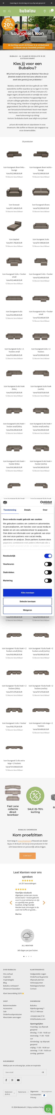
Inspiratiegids (8, 980)
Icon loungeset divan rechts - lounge (41, 168)
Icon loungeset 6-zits (14, 311)
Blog (5, 982)
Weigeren (27, 610)
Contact (33, 988)
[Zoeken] (9, 11)
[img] (27, 880)
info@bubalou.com (37, 1019)
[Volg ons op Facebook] (6, 1080)
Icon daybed (14, 239)
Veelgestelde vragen (38, 974)
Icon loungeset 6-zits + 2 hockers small (14, 350)
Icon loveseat (14, 205)
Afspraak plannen (37, 980)
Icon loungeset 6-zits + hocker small (41, 312)
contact (27, 856)
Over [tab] (45, 510)
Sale (4, 1011)
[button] (11, 903)
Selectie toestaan (28, 601)
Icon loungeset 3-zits (41, 239)
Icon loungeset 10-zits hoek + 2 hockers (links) (14, 687)
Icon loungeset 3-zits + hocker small (14, 275)
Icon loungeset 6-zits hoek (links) (14, 387)
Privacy (33, 1097)
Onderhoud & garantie (39, 977)
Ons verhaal (8, 974)
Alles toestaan (27, 593)
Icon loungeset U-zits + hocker (14, 723)
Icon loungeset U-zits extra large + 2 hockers (14, 762)
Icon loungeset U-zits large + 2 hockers (41, 724)
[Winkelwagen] (50, 11)
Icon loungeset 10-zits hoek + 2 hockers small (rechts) (41, 649)
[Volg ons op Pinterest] (12, 1080)
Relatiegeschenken (37, 986)
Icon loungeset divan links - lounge (14, 168)
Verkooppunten (36, 982)
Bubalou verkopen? (11, 986)
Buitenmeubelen (9, 1005)
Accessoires (7, 1008)
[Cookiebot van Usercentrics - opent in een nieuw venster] (40, 502)
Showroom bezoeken (11, 988)
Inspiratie (7, 977)
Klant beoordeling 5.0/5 (12, 993)
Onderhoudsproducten (12, 1014)
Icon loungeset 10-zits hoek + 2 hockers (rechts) (41, 687)
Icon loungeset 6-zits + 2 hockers (40, 350)
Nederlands (22, 1092)
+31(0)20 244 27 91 (37, 1016)
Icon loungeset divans (41, 205)
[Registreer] (43, 1072)
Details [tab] (27, 510)
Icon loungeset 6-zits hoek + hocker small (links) (14, 425)
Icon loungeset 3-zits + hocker (41, 274)
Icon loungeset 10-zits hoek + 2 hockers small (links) (14, 649)
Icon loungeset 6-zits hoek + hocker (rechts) (41, 462)
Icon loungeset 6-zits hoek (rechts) (41, 387)
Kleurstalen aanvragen (12, 1017)
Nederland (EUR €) (8, 1093)
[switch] (48, 564)
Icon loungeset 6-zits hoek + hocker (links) (14, 462)
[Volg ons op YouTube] (18, 1080)
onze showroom (24, 841)
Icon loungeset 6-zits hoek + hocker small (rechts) (41, 425)
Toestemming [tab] (9, 510)
